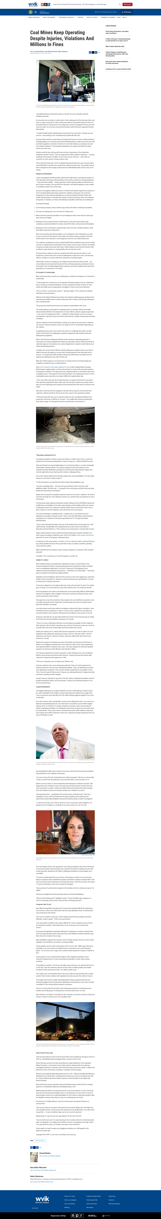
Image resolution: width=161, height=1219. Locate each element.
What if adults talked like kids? (115, 46)
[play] (30, 12)
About (124, 17)
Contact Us (111, 1200)
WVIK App (67, 1207)
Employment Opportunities (93, 1196)
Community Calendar (108, 17)
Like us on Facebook (69, 1203)
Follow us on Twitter (69, 1196)
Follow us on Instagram (70, 1200)
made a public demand (83, 535)
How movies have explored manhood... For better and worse (117, 62)
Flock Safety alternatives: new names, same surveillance (117, 32)
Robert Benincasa (63, 51)
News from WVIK (34, 17)
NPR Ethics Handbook (114, 1203)
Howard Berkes (39, 51)
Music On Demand (49, 17)
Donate (128, 4)
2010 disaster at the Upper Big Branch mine (55, 367)
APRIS (119, 17)
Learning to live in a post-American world (118, 69)
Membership (89, 1207)
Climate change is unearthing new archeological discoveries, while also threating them (117, 54)
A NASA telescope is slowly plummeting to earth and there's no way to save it (118, 40)
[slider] (38, 12)
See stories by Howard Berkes (50, 1156)
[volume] (35, 12)
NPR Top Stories (40, 1140)
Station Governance (91, 1203)
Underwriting (112, 1196)
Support (80, 17)
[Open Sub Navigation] (41, 17)
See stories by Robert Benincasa (41, 1182)
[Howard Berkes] (34, 1157)
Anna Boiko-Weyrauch (51, 51)
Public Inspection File (91, 1200)
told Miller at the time (65, 541)
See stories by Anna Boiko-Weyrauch (43, 1170)
